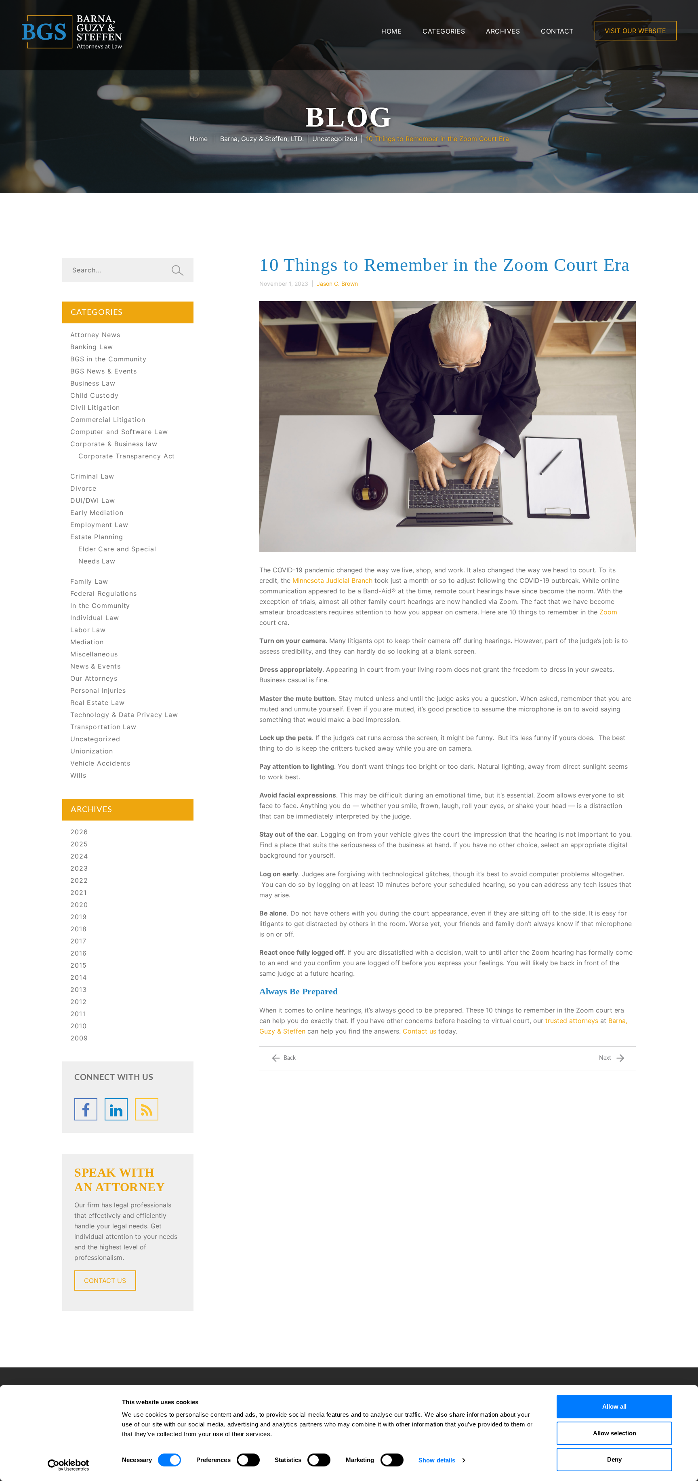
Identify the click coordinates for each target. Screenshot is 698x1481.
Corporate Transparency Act (126, 456)
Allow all (614, 1406)
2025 (79, 844)
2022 (79, 880)
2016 (78, 953)
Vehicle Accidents (100, 763)
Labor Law (88, 630)
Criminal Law (92, 476)
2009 (79, 1038)
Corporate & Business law (114, 444)
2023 (79, 868)
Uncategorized (334, 139)
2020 (79, 905)
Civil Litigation (95, 407)
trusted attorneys (571, 1021)
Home (391, 31)
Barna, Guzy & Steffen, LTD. (262, 139)
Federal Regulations (103, 593)
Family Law (89, 581)
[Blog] (146, 1109)
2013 (78, 989)
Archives (503, 31)
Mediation (87, 642)
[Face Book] (85, 1109)
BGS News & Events (103, 371)
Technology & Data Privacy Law (124, 715)
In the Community (100, 605)
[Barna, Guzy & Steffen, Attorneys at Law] (72, 31)
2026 (79, 832)
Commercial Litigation (107, 420)
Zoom (608, 612)
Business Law (93, 383)
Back (290, 1058)
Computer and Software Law (119, 432)
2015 (78, 965)
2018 (78, 929)
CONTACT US (105, 1280)
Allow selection (614, 1433)
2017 (78, 941)
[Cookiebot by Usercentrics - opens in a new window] (68, 1465)
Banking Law (91, 347)
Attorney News (95, 335)
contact (557, 31)
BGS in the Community (108, 359)
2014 (78, 977)
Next (605, 1058)
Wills (78, 775)
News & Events (95, 666)
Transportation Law (103, 727)
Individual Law (94, 618)
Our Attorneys (94, 678)
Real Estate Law (97, 702)
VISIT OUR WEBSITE (635, 31)
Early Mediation (97, 512)
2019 (78, 917)
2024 (79, 856)
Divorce (83, 488)
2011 (78, 1014)
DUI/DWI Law (92, 500)
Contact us (419, 1031)
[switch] (248, 1460)
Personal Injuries (98, 690)
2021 (78, 892)
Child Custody (94, 395)
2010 (78, 1026)
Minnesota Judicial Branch (332, 580)
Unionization (91, 751)
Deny (614, 1459)
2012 (78, 1002)
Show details (436, 1460)
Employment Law (99, 525)
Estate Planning (96, 537)
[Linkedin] (116, 1109)
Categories (444, 31)
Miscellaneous (94, 654)
